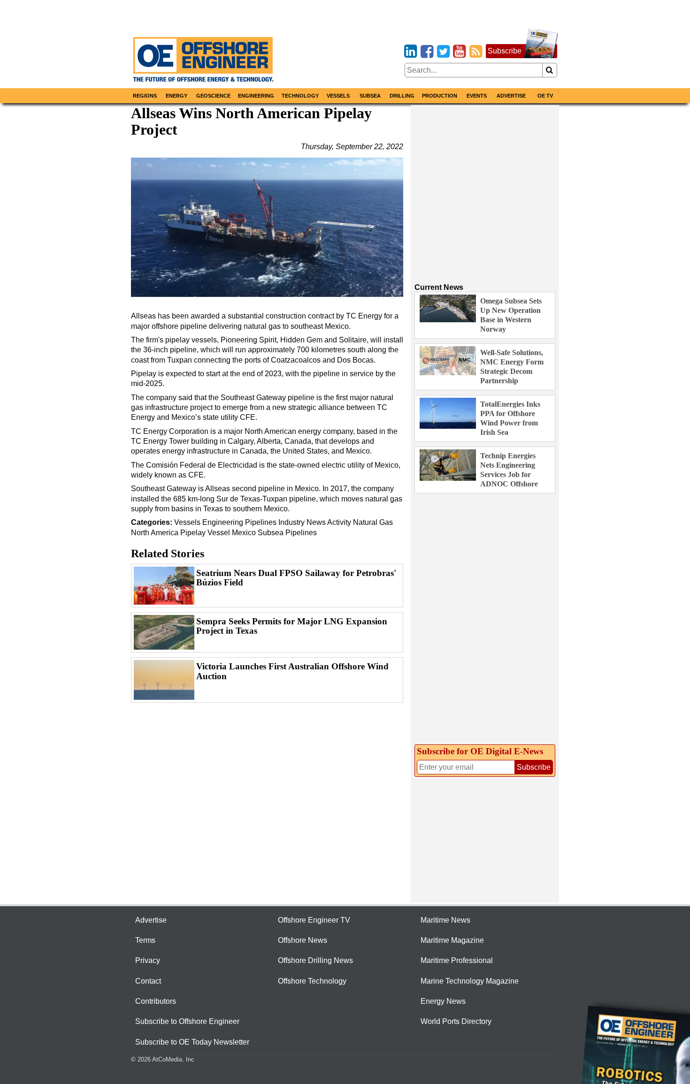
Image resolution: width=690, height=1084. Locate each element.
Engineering (256, 96)
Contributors (155, 1001)
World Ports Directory (456, 1021)
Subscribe (504, 51)
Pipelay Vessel (205, 533)
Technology (300, 96)
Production (439, 96)
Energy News (443, 1001)
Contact (148, 981)
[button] (267, 227)
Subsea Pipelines (287, 533)
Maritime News (445, 920)
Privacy (147, 960)
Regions (145, 96)
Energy (176, 96)
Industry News (302, 522)
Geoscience (213, 96)
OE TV (545, 96)
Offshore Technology (312, 981)
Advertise (511, 96)
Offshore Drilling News (315, 960)
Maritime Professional (457, 960)
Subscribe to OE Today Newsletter (192, 1042)
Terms (145, 940)
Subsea (370, 96)
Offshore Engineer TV (314, 920)
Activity (339, 522)
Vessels (338, 96)
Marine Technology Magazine (470, 981)
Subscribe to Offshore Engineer (187, 1021)
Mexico (244, 533)
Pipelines (260, 522)
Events (477, 96)
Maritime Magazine (452, 940)
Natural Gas (373, 522)
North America (154, 533)
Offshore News (302, 940)
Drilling (402, 96)
